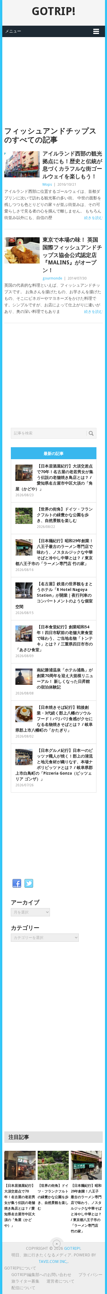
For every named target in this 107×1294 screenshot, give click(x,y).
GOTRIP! (53, 11)
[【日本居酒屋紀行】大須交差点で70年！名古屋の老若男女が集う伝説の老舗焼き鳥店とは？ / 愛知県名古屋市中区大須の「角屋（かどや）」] (19, 1165)
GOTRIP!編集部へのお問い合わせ (41, 1274)
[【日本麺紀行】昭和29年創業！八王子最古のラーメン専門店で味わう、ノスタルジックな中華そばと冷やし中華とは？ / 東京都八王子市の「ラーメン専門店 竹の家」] (86, 1165)
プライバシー (90, 1274)
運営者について (60, 1281)
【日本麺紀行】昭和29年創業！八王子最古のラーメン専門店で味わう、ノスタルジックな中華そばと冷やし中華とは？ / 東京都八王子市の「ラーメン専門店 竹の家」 (54, 552)
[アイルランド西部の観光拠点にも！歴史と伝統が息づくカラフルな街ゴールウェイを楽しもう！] (22, 164)
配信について (23, 1287)
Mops (47, 184)
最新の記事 (54, 453)
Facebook (16, 883)
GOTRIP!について (20, 1268)
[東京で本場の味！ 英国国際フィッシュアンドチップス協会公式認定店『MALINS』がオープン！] (22, 250)
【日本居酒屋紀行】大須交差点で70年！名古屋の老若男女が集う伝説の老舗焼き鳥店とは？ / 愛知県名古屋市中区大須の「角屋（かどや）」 (54, 477)
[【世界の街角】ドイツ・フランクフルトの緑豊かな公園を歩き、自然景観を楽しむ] (53, 1165)
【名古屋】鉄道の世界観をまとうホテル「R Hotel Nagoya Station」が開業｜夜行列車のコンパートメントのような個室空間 (54, 595)
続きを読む (93, 218)
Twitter (28, 883)
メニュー (13, 31)
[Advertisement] (53, 77)
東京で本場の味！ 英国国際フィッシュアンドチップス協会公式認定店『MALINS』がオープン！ (72, 254)
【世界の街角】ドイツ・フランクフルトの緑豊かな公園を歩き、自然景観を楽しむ (65, 515)
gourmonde (52, 278)
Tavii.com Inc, (53, 1261)
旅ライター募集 (25, 1281)
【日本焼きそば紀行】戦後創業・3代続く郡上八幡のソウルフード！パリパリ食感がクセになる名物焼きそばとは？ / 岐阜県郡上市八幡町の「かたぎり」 (54, 718)
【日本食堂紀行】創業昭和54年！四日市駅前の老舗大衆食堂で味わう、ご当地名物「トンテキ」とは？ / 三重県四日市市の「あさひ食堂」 (54, 638)
